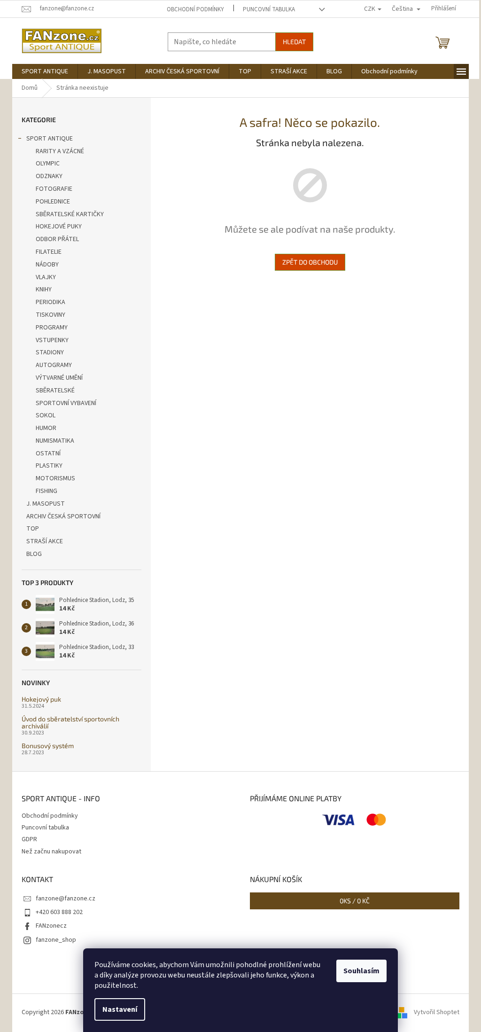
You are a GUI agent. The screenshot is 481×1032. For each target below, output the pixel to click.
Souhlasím (361, 971)
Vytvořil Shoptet (436, 1012)
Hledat (294, 42)
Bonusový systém (48, 745)
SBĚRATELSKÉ (55, 390)
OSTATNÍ (48, 453)
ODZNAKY (49, 176)
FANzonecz (51, 925)
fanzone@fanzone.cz (65, 898)
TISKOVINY (50, 315)
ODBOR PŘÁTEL (57, 239)
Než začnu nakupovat (51, 851)
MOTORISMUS (55, 478)
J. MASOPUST (45, 503)
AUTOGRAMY (54, 365)
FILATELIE (49, 252)
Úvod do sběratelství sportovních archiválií (70, 722)
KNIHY (44, 289)
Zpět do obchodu (310, 262)
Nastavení (119, 1009)
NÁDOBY (47, 264)
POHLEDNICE (53, 201)
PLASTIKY (49, 465)
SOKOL (45, 415)
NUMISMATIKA (55, 441)
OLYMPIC (48, 163)
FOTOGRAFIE (54, 189)
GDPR (29, 839)
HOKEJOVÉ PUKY (59, 226)
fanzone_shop (56, 940)
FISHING (46, 491)
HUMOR (46, 428)
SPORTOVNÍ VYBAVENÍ (66, 403)
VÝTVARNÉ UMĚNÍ (59, 378)
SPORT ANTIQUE (49, 138)
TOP (32, 528)
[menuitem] (45, 71)
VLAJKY (46, 277)
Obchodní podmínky (195, 9)
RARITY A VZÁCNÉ (60, 151)
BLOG (34, 554)
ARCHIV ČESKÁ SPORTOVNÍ (63, 516)
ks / (355, 901)
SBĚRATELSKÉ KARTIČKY (70, 214)
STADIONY (50, 352)
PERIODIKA (50, 302)
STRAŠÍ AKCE (44, 541)
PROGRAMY (52, 327)
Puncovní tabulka (269, 9)
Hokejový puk (41, 699)
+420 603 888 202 (59, 912)
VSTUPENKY (52, 340)
